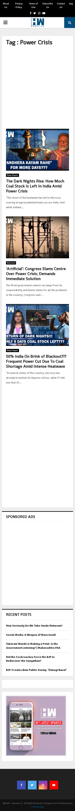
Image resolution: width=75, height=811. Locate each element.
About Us (6, 5)
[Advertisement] (37, 87)
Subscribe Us (47, 5)
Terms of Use (33, 5)
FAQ (71, 3)
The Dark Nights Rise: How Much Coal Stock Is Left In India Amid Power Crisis (35, 186)
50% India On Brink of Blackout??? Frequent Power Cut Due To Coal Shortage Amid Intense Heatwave (36, 361)
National (11, 263)
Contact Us (61, 5)
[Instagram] (43, 785)
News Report (12, 175)
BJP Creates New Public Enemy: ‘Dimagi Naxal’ (36, 670)
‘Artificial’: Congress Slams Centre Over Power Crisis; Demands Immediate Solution (36, 273)
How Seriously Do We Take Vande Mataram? (34, 625)
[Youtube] (53, 785)
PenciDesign (37, 806)
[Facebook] (21, 785)
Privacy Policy (19, 5)
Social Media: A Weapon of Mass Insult (31, 635)
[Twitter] (32, 785)
